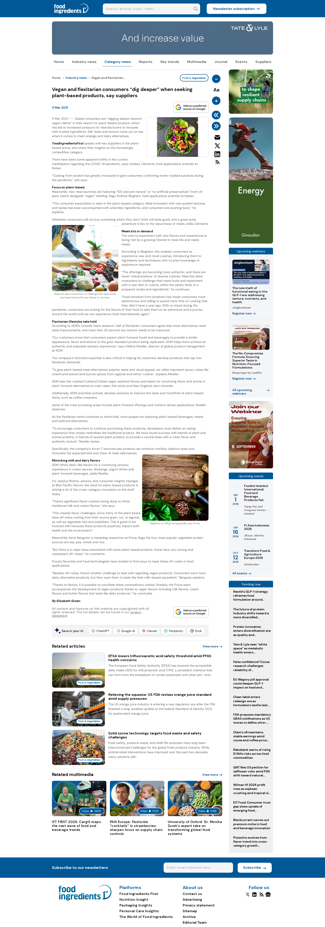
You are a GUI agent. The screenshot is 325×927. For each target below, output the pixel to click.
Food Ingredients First (138, 894)
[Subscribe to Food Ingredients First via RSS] (217, 163)
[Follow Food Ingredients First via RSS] (261, 896)
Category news (118, 62)
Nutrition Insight (133, 899)
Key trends (170, 62)
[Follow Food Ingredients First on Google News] (268, 896)
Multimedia (196, 62)
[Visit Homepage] (71, 16)
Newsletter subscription (234, 9)
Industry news (84, 62)
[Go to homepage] (85, 899)
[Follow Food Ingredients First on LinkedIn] (254, 896)
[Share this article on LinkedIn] (217, 155)
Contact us (192, 894)
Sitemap (190, 911)
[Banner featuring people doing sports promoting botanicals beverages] (251, 242)
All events (239, 573)
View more (210, 646)
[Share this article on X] (217, 146)
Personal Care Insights (139, 911)
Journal (220, 62)
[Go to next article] (217, 126)
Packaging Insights (135, 905)
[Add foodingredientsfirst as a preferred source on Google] (191, 107)
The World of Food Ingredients (146, 917)
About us (193, 887)
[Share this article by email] (217, 138)
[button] (100, 630)
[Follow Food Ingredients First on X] (247, 896)
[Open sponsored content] (162, 53)
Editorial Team (195, 922)
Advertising (192, 899)
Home (59, 62)
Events (241, 62)
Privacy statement (199, 905)
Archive (189, 917)
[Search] (196, 9)
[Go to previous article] (217, 115)
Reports (145, 62)
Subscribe (252, 867)
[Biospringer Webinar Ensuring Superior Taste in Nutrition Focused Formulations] (251, 467)
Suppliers (263, 62)
